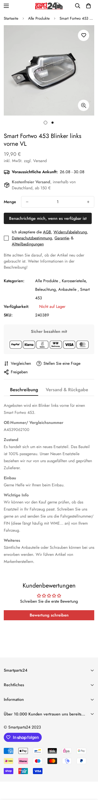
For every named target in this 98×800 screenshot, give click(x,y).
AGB (47, 232)
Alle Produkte (39, 18)
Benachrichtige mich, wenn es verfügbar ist (47, 218)
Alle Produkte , (48, 281)
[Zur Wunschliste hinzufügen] (83, 35)
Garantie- (62, 238)
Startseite (11, 18)
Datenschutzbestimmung (32, 238)
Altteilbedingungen (28, 244)
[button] (88, 6)
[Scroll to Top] (89, 773)
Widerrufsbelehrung (70, 232)
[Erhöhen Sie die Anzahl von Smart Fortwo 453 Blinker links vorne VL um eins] (88, 201)
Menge (10, 202)
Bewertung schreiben (49, 615)
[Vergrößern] (83, 105)
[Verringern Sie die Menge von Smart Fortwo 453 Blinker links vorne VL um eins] (27, 201)
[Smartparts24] (49, 6)
